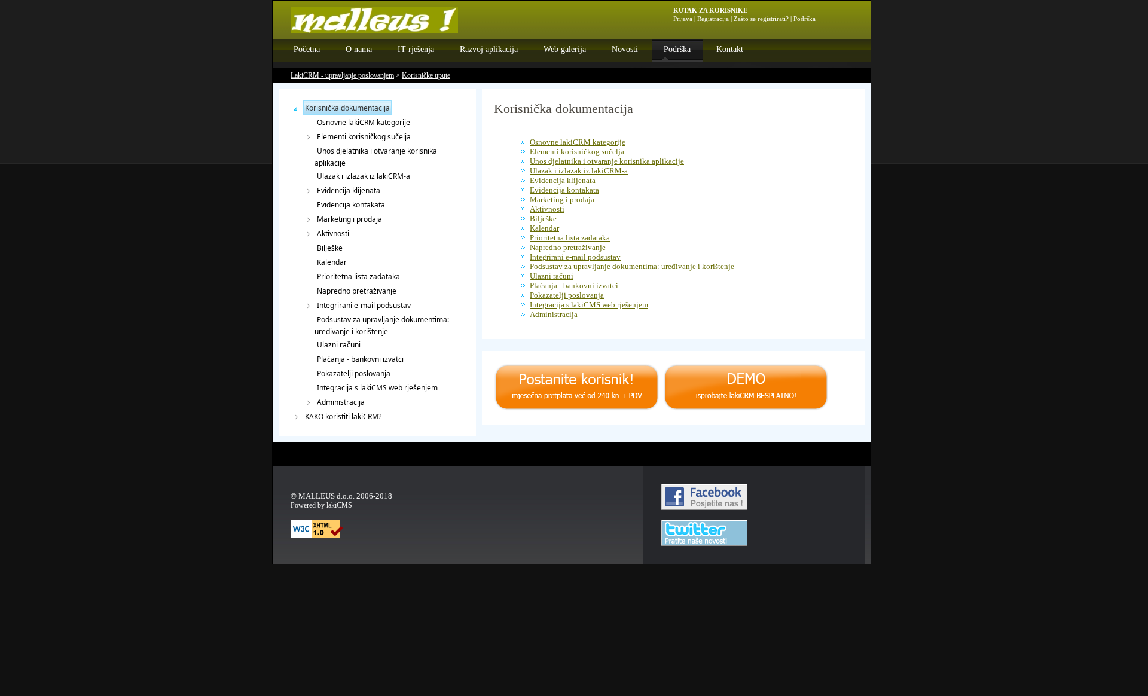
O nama (359, 49)
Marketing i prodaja (349, 219)
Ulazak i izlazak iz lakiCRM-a (363, 176)
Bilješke (330, 248)
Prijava (682, 19)
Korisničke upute (426, 75)
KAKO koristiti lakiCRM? (343, 416)
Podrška (677, 49)
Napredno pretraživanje (356, 291)
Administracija (341, 402)
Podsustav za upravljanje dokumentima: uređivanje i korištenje (382, 326)
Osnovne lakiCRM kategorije (363, 122)
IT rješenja (416, 49)
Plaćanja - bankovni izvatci (360, 359)
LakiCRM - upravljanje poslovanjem (342, 75)
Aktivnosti (333, 233)
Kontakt (729, 49)
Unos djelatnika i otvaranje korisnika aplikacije (376, 157)
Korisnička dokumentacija (347, 108)
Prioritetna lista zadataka (358, 276)
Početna (307, 49)
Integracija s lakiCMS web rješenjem (377, 388)
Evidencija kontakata (351, 205)
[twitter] (704, 543)
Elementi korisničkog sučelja (364, 137)
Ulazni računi (339, 345)
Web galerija (565, 49)
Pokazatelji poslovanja (353, 373)
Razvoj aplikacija (489, 49)
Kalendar (332, 262)
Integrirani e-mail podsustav (364, 305)
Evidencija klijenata (348, 190)
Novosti (625, 49)
